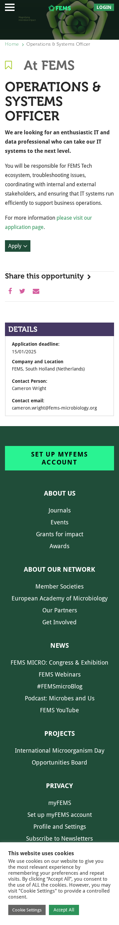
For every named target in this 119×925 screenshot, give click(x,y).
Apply (14, 246)
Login (104, 7)
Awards (59, 546)
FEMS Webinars (60, 674)
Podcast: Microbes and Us (60, 698)
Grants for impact (59, 534)
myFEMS (59, 802)
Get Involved (59, 622)
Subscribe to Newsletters (59, 838)
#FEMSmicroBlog (59, 686)
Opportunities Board (59, 762)
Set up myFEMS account (59, 458)
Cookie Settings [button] (27, 909)
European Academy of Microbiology (60, 598)
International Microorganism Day (59, 750)
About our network (59, 569)
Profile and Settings (59, 826)
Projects (59, 733)
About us (59, 493)
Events (59, 522)
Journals (60, 510)
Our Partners (59, 610)
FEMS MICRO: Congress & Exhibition (59, 662)
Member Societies (59, 586)
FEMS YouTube (59, 710)
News (59, 645)
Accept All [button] (64, 909)
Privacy (59, 786)
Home (12, 44)
